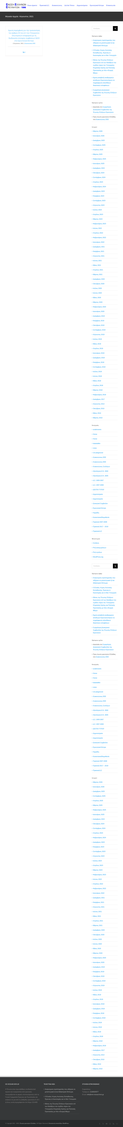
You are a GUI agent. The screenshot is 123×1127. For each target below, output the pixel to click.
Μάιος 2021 (97, 265)
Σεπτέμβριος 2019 (99, 330)
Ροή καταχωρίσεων (99, 547)
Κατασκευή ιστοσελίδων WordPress (59, 1123)
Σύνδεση (96, 543)
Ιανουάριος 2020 (98, 311)
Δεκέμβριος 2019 (99, 316)
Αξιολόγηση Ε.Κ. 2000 (100, 471)
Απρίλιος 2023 (98, 214)
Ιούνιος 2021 (97, 260)
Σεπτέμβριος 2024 (99, 177)
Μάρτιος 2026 (97, 131)
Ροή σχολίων (97, 552)
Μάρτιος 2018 (97, 390)
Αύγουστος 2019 (98, 334)
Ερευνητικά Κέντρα (99, 508)
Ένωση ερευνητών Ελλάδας (28, 1123)
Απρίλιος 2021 (98, 270)
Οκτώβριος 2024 (98, 173)
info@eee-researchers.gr (95, 1094)
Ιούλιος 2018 (97, 371)
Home (95, 434)
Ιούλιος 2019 (97, 339)
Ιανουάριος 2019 (98, 353)
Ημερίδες (96, 513)
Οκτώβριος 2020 (98, 284)
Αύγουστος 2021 (98, 256)
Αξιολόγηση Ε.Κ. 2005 (100, 476)
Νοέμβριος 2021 (98, 251)
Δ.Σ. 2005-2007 (98, 480)
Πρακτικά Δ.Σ (97, 531)
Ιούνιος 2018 (97, 376)
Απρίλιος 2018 (98, 385)
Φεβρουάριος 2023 (99, 223)
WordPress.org (98, 557)
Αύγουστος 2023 (98, 205)
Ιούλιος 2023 (97, 210)
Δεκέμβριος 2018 (99, 358)
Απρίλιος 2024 (98, 182)
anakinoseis (97, 429)
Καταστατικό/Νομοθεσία (101, 517)
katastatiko (96, 443)
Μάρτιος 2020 (97, 302)
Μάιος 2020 (97, 297)
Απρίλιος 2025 (98, 149)
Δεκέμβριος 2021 (99, 247)
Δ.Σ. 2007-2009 (98, 485)
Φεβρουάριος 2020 (99, 307)
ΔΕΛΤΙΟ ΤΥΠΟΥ (98, 489)
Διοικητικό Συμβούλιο (100, 503)
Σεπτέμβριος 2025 (99, 145)
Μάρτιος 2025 (97, 154)
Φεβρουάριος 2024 (99, 186)
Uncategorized (98, 453)
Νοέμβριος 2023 (98, 196)
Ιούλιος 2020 (97, 288)
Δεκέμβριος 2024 (99, 168)
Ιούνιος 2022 (97, 228)
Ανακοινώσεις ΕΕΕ (30, 43)
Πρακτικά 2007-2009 (100, 522)
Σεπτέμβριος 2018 (99, 367)
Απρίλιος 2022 (98, 233)
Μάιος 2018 (97, 381)
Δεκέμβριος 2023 (99, 191)
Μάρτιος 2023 (97, 219)
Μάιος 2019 (97, 344)
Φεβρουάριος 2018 (99, 394)
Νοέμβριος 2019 (98, 320)
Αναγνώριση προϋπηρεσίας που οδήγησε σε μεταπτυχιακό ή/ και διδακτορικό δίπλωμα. (104, 42)
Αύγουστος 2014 (98, 404)
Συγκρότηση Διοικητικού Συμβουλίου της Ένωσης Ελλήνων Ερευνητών (105, 92)
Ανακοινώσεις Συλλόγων (101, 466)
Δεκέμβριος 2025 (99, 140)
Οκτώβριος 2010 (98, 408)
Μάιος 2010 (97, 413)
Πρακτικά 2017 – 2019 (100, 526)
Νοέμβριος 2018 (98, 362)
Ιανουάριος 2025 (98, 163)
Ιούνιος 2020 (97, 293)
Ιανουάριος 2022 (98, 242)
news (95, 448)
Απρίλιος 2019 (98, 348)
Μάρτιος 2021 (97, 274)
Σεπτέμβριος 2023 (99, 200)
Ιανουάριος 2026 (98, 136)
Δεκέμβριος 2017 (99, 399)
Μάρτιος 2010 (97, 418)
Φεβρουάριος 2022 (99, 237)
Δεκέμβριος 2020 (99, 279)
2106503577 (94, 1092)
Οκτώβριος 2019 (98, 325)
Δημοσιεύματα (98, 494)
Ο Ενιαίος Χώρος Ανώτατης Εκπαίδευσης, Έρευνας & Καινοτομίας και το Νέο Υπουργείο (104, 52)
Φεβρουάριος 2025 (99, 159)
